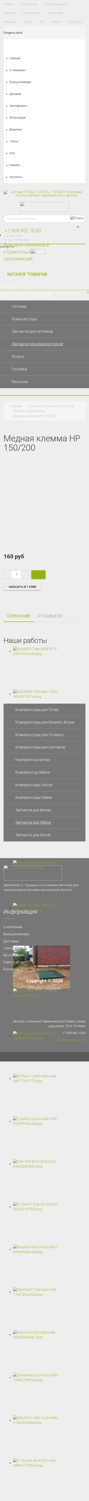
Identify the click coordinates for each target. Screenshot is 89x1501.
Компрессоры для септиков (40, 747)
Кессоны (20, 381)
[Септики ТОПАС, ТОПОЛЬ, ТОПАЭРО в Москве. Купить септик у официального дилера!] (44, 193)
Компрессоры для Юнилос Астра (44, 722)
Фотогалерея (55, 13)
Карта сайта (13, 962)
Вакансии (10, 21)
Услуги (18, 356)
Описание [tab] (18, 615)
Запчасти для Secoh (33, 835)
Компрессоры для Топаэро (39, 735)
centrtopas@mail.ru (71, 1040)
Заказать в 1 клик (22, 587)
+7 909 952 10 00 (23, 231)
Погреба (19, 369)
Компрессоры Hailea (33, 797)
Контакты (75, 21)
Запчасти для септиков (32, 331)
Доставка (9, 13)
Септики (19, 306)
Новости (57, 21)
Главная (9, 4)
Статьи (27, 21)
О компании (29, 4)
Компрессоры (24, 319)
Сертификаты (31, 13)
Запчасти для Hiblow (30, 411)
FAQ (41, 21)
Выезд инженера (55, 4)
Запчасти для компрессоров (37, 344)
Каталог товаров (27, 274)
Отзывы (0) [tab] (49, 615)
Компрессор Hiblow (32, 772)
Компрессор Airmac (33, 760)
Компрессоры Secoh (33, 785)
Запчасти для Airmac (33, 810)
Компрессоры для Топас (37, 709)
